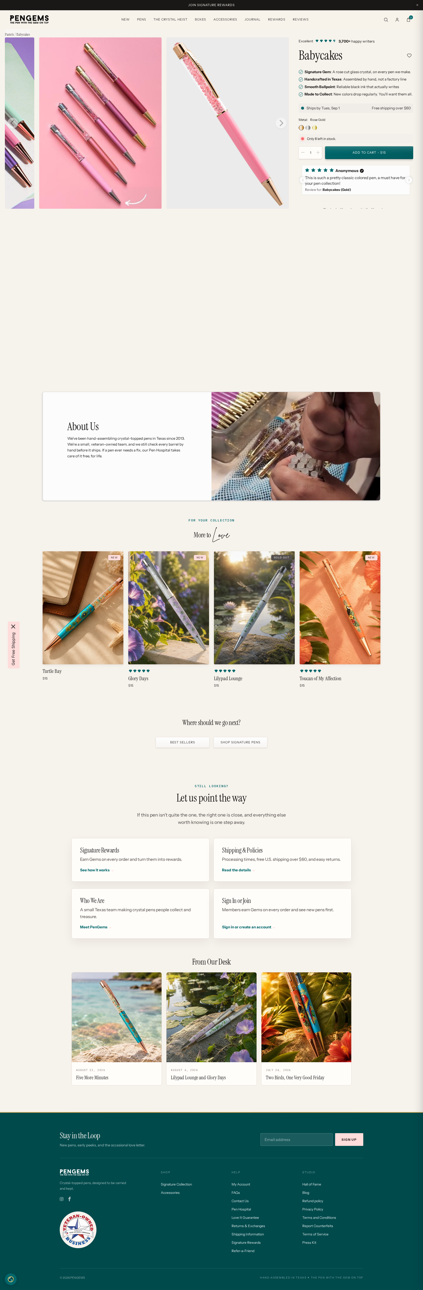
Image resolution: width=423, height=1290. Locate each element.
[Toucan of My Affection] (340, 607)
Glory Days (138, 678)
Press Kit (309, 1242)
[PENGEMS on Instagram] (61, 1199)
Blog (305, 1192)
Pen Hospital (241, 1209)
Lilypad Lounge (228, 678)
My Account (241, 1184)
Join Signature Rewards (211, 5)
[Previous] (12, 123)
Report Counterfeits (317, 1226)
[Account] (397, 19)
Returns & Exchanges (248, 1226)
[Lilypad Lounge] (254, 607)
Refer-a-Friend (243, 1251)
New (125, 19)
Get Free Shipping (13, 649)
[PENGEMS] (29, 19)
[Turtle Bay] (83, 607)
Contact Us (240, 1201)
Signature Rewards (246, 1242)
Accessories (225, 19)
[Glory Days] (168, 607)
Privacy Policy (312, 1209)
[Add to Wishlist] (409, 55)
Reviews (301, 19)
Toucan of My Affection (320, 678)
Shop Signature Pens (240, 742)
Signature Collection (176, 1184)
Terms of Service (315, 1234)
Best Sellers (182, 742)
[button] (356, 180)
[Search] (386, 19)
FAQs (236, 1192)
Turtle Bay (52, 671)
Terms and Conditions (319, 1217)
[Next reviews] (409, 180)
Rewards (276, 19)
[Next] (281, 123)
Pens (141, 19)
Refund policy (312, 1201)
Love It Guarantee (245, 1217)
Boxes (200, 19)
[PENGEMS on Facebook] (69, 1199)
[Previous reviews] (303, 180)
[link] (356, 40)
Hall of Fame (311, 1184)
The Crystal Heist (170, 19)
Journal (253, 19)
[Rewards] (11, 1279)
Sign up (349, 1139)
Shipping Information (248, 1234)
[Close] (13, 627)
